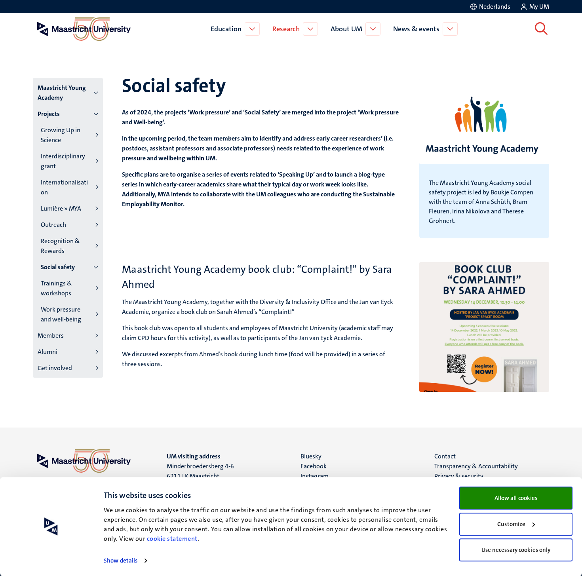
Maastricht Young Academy (62, 93)
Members (51, 335)
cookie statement (172, 538)
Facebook (314, 466)
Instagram (315, 476)
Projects (49, 114)
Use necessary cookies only (516, 550)
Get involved (55, 368)
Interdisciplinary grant (63, 161)
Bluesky (311, 456)
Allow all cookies (516, 498)
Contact (445, 456)
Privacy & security (458, 476)
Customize (511, 524)
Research (286, 29)
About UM (346, 29)
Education (226, 29)
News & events (416, 29)
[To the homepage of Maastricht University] (84, 28)
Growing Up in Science (60, 135)
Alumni (47, 352)
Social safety (58, 267)
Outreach (53, 225)
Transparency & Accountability (476, 466)
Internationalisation (64, 187)
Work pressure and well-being (61, 314)
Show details (120, 561)
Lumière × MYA (61, 208)
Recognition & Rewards (60, 246)
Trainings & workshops (56, 288)
